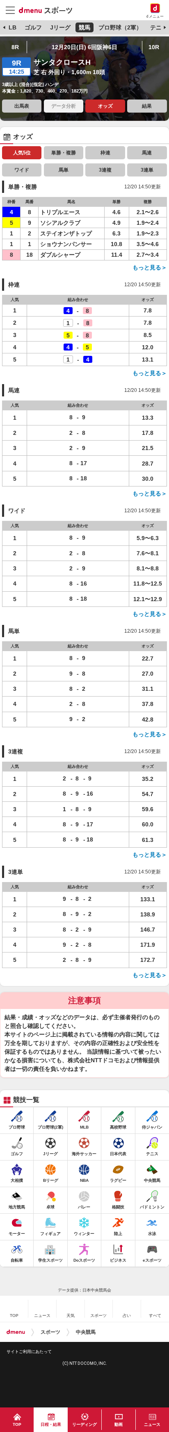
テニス (158, 27)
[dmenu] (16, 1332)
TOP (17, 1424)
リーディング (84, 1424)
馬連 (147, 153)
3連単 (147, 170)
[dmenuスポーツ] (48, 9)
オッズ (105, 106)
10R (153, 47)
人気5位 (22, 153)
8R (15, 47)
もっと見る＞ (149, 267)
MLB (10, 27)
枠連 (105, 153)
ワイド (21, 170)
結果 (147, 106)
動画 (118, 1424)
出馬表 (21, 106)
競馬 (84, 27)
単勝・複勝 (63, 153)
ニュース (152, 1424)
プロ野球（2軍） (120, 27)
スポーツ (50, 1332)
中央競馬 (86, 1332)
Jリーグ (60, 27)
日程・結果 (51, 1424)
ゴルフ (33, 27)
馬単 (64, 170)
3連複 (105, 170)
